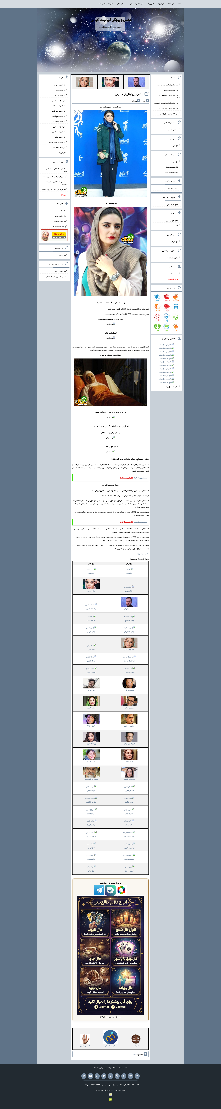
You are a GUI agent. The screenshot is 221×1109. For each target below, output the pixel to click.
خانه (179, 3)
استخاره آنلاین (121, 3)
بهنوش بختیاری (129, 847)
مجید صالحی (91, 790)
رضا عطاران (129, 591)
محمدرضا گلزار (129, 690)
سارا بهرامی (129, 813)
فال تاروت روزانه (60, 85)
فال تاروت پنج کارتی (59, 116)
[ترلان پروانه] (110, 82)
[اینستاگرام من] (117, 1076)
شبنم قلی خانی (129, 649)
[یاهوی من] (137, 1076)
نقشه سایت (100, 1090)
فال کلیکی (174, 241)
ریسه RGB (174, 274)
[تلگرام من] (130, 1076)
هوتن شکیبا (129, 802)
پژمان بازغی (91, 631)
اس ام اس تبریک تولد (171, 90)
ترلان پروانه (91, 591)
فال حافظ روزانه (60, 216)
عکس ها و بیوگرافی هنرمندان (56, 276)
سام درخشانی (91, 802)
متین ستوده (91, 725)
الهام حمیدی (91, 859)
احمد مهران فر (129, 608)
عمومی (135, 1054)
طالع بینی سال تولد (171, 387)
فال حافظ (171, 3)
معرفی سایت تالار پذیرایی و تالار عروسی (56, 183)
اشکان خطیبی (129, 790)
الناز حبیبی (91, 847)
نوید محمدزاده (129, 836)
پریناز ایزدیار (91, 743)
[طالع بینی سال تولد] (166, 364)
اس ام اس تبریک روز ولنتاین (168, 108)
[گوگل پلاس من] (97, 1076)
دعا (177, 225)
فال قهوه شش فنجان (171, 172)
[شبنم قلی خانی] (84, 82)
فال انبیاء (175, 145)
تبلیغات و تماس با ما (106, 3)
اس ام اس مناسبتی (136, 3)
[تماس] (110, 1076)
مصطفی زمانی (129, 708)
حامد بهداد (129, 825)
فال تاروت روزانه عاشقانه (57, 142)
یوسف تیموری (91, 672)
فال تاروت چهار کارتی (58, 111)
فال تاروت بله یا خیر (59, 147)
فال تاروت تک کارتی (59, 100)
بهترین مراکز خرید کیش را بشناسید (53, 176)
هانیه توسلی (129, 761)
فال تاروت (161, 3)
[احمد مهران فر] (136, 82)
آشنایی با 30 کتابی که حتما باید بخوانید (56, 170)
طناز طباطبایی (129, 672)
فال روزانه (150, 3)
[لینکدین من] (83, 1076)
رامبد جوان (91, 573)
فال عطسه (62, 255)
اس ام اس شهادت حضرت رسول (167, 85)
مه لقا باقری (91, 661)
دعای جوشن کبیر (172, 220)
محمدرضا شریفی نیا (91, 779)
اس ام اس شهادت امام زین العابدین (166, 103)
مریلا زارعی (91, 620)
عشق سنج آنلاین (172, 257)
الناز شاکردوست (129, 661)
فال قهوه (175, 162)
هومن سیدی (91, 836)
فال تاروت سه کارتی (59, 105)
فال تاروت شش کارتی (58, 121)
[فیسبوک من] (123, 1076)
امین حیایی (91, 870)
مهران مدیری (129, 870)
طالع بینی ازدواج (172, 204)
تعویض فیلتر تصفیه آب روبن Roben (54, 189)
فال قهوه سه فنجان (171, 167)
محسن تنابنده (129, 859)
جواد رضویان (91, 825)
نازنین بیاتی (91, 761)
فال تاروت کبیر (60, 90)
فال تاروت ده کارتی (59, 131)
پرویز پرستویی (129, 725)
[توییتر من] (103, 1076)
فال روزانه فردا (60, 271)
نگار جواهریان (91, 813)
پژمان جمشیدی (129, 631)
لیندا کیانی (91, 649)
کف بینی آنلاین (173, 188)
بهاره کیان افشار (129, 779)
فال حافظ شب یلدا (59, 221)
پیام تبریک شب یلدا (59, 226)
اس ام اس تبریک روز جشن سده (167, 113)
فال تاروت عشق (60, 137)
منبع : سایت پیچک (142, 553)
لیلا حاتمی (129, 573)
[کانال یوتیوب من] (90, 1076)
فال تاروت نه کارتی (59, 126)
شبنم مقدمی (91, 708)
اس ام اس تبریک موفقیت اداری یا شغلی (168, 96)
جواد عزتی (91, 690)
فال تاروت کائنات (60, 95)
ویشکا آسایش (91, 608)
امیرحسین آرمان (129, 743)
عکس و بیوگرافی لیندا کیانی (111, 19)
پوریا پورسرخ (129, 620)
